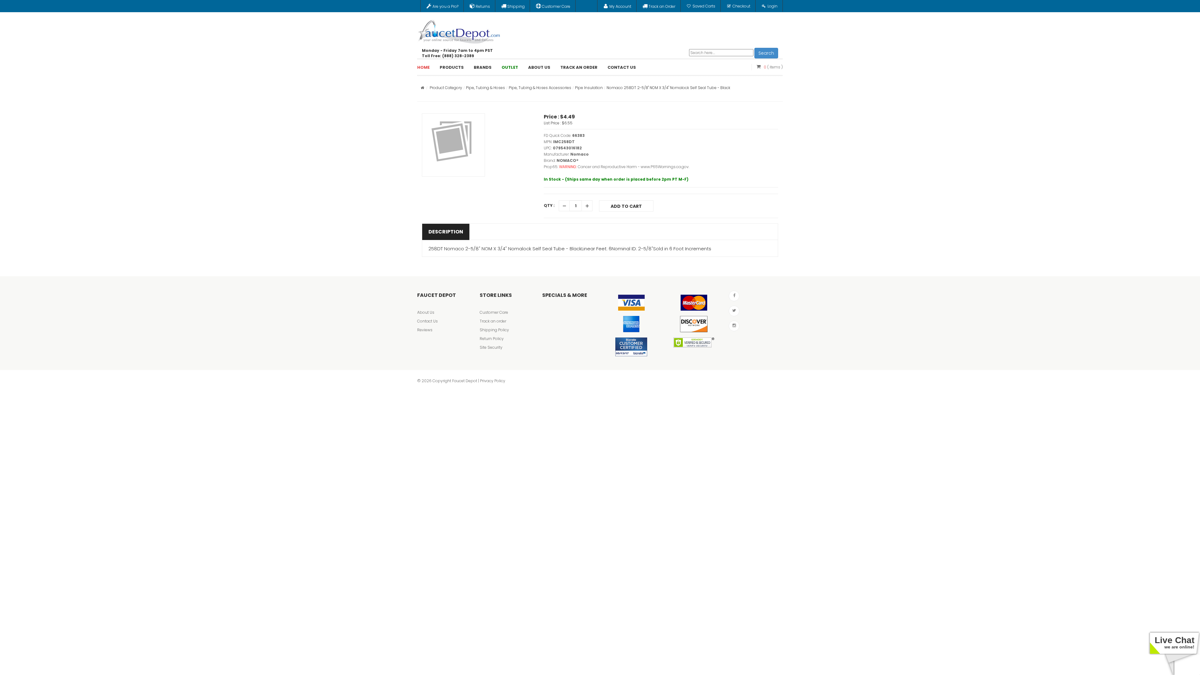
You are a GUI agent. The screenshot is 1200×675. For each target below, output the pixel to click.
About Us (425, 312)
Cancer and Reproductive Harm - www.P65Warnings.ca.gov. (633, 166)
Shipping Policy (494, 329)
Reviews (424, 329)
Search (766, 53)
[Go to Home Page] (422, 88)
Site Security (491, 347)
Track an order (493, 321)
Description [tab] (445, 231)
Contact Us (427, 321)
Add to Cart (626, 206)
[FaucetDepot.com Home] (459, 30)
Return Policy (492, 338)
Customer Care (494, 312)
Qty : (549, 205)
